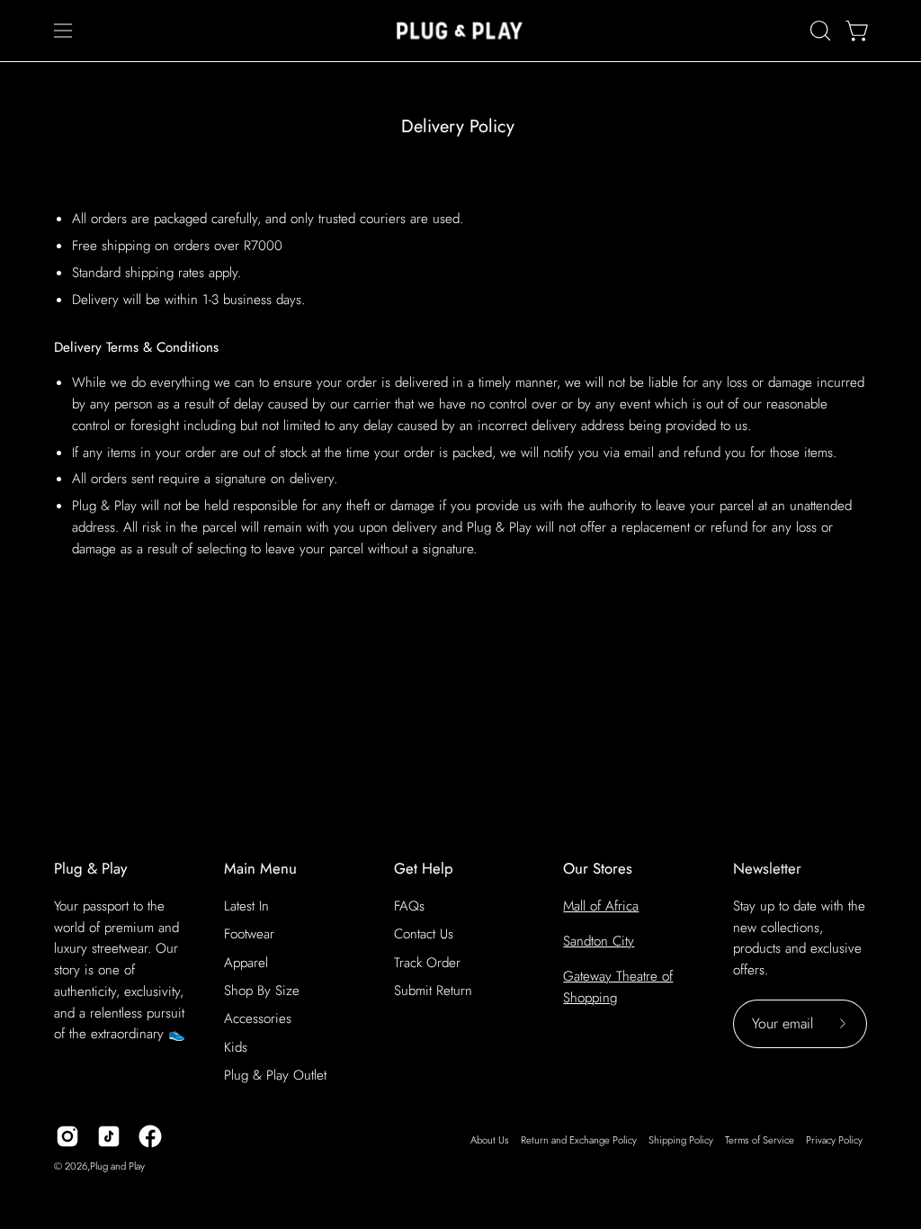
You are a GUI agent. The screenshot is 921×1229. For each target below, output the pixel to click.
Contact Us (423, 934)
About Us (489, 1140)
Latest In (246, 906)
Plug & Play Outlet (275, 1075)
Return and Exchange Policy (579, 1140)
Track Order (427, 963)
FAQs (409, 906)
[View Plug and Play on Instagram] (67, 1136)
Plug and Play (117, 1166)
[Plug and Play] (460, 30)
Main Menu (260, 868)
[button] (818, 30)
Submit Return (433, 990)
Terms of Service (759, 1140)
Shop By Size (262, 990)
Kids (235, 1047)
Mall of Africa (601, 906)
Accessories (257, 1018)
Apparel (246, 963)
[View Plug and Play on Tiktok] (108, 1136)
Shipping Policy (680, 1140)
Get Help (423, 868)
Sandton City (598, 941)
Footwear (249, 934)
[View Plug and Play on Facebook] (150, 1136)
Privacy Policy (834, 1140)
